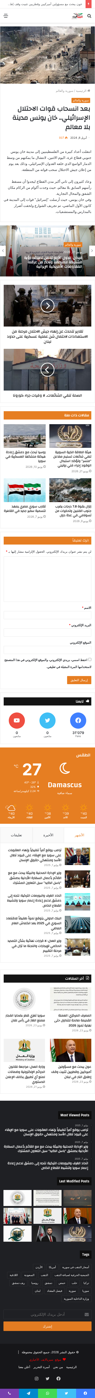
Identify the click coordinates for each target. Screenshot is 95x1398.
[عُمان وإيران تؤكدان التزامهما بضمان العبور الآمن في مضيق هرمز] (77, 1198)
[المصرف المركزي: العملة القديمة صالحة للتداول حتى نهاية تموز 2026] (70, 999)
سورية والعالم (64, 91)
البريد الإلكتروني (80, 625)
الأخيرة (48, 835)
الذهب (44, 1275)
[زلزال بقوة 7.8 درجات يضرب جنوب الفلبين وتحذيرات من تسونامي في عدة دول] (70, 490)
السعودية (29, 1275)
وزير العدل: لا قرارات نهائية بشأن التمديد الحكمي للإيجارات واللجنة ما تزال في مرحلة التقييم (34, 946)
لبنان (38, 1290)
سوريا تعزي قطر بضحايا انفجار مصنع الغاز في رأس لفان (25, 1018)
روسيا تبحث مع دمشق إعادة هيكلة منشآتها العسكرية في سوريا (26, 456)
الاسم (86, 607)
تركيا (86, 1283)
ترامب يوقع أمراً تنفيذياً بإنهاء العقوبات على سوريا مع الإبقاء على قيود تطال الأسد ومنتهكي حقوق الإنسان (34, 855)
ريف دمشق (18, 1283)
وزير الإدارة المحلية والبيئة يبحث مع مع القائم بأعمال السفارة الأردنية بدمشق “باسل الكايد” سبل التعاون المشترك (34, 878)
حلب (74, 1283)
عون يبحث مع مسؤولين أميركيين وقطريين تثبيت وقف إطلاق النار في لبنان (71, 1072)
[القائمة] (5, 17)
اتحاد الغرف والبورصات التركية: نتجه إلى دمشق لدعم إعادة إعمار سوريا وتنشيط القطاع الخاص (34, 901)
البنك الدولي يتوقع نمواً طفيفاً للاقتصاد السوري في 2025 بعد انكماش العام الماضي (33, 923)
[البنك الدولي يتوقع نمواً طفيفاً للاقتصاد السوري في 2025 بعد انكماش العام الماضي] (77, 924)
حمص (62, 1283)
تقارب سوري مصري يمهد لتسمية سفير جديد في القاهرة (25, 508)
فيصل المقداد (54, 1290)
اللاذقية (14, 1275)
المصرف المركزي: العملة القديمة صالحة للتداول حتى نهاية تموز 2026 (72, 1021)
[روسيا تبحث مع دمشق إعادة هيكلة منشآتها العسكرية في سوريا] (25, 436)
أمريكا (52, 1267)
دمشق (48, 1283)
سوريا (85, 1290)
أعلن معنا (24, 1367)
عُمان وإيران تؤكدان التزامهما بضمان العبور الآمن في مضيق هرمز (47, 262)
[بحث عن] (89, 17)
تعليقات (16, 835)
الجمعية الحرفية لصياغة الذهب (71, 1275)
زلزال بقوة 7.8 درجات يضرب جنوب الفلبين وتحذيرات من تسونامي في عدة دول (73, 510)
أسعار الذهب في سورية (75, 1267)
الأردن (39, 1267)
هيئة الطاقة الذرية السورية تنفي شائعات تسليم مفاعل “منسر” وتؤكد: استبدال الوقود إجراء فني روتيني (72, 458)
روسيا (34, 1283)
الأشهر (79, 835)
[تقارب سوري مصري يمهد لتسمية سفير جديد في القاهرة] (25, 490)
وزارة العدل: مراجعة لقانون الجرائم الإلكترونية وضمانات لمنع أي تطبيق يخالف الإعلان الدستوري (25, 1074)
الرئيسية (81, 91)
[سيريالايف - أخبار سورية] (77, 15)
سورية (72, 1290)
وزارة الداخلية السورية (76, 1298)
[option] (47, 250)
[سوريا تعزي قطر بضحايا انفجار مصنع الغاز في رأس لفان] (24, 999)
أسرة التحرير (41, 1367)
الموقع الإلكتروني (80, 642)
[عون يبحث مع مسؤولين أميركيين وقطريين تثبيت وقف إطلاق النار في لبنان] (70, 1050)
